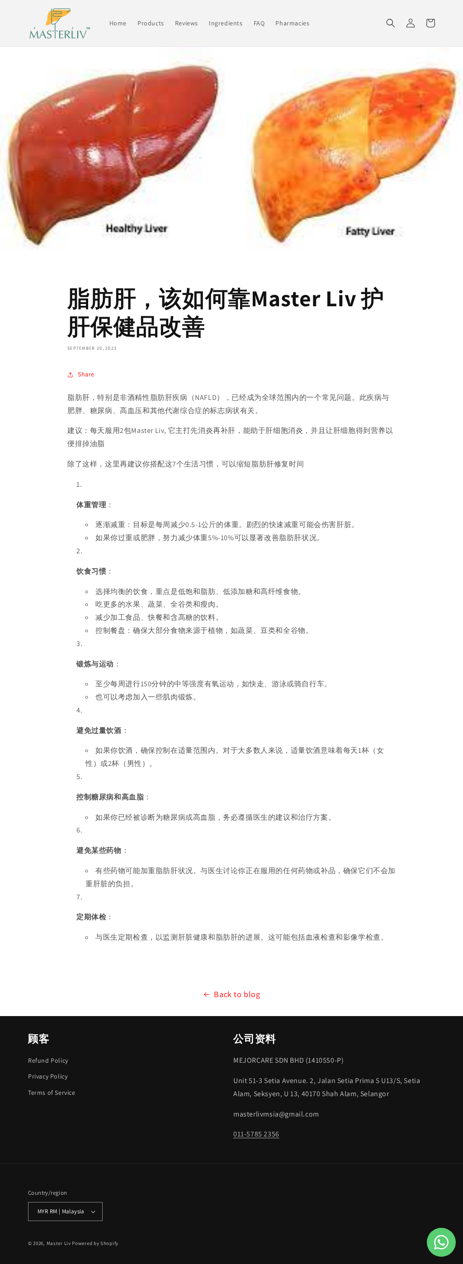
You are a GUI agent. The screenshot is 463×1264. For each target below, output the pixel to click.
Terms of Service (52, 1092)
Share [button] (86, 374)
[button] (391, 23)
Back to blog (237, 994)
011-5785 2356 (256, 1134)
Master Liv (59, 1243)
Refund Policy (48, 1060)
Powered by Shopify (95, 1243)
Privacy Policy (47, 1076)
